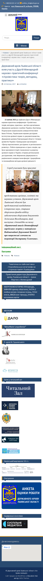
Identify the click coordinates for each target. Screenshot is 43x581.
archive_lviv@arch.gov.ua (30, 3)
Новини (6, 53)
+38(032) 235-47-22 (12, 3)
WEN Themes (24, 578)
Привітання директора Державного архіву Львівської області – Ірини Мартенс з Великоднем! (21, 277)
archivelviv (22, 84)
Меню (24, 45)
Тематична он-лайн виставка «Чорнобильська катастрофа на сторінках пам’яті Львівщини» (21, 267)
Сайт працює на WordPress (15, 576)
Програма (6, 251)
